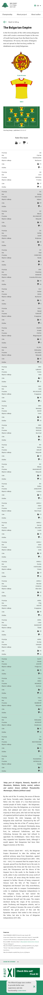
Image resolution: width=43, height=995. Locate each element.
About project (22, 14)
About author (36, 14)
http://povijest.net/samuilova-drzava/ (29, 941)
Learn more (22, 991)
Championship (7, 14)
